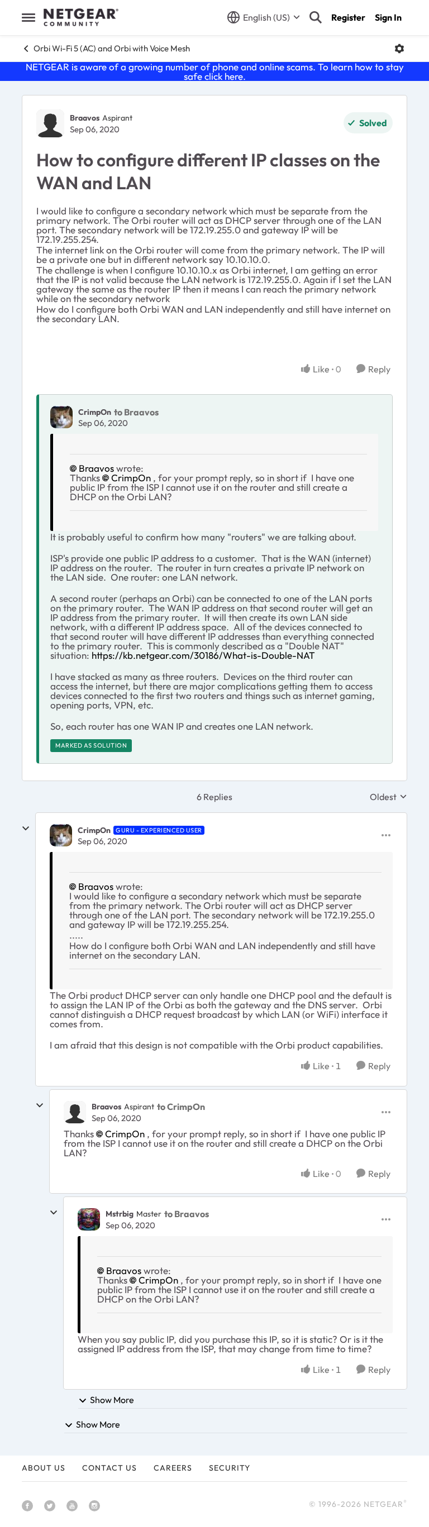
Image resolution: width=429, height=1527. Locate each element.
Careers (173, 1468)
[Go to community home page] (81, 17)
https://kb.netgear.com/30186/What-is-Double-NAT (203, 655)
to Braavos (136, 412)
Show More (112, 1399)
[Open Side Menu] (28, 17)
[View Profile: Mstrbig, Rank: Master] (89, 1219)
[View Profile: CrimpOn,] (61, 417)
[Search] (315, 17)
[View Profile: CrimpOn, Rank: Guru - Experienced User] (61, 835)
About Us (43, 1468)
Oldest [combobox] (388, 796)
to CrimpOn (181, 1106)
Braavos (84, 118)
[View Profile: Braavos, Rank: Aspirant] (50, 123)
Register (348, 17)
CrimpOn (94, 412)
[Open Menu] (399, 48)
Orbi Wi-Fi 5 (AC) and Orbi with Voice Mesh (112, 48)
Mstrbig (120, 1214)
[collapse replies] (25, 828)
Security (229, 1468)
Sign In (388, 17)
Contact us (109, 1468)
